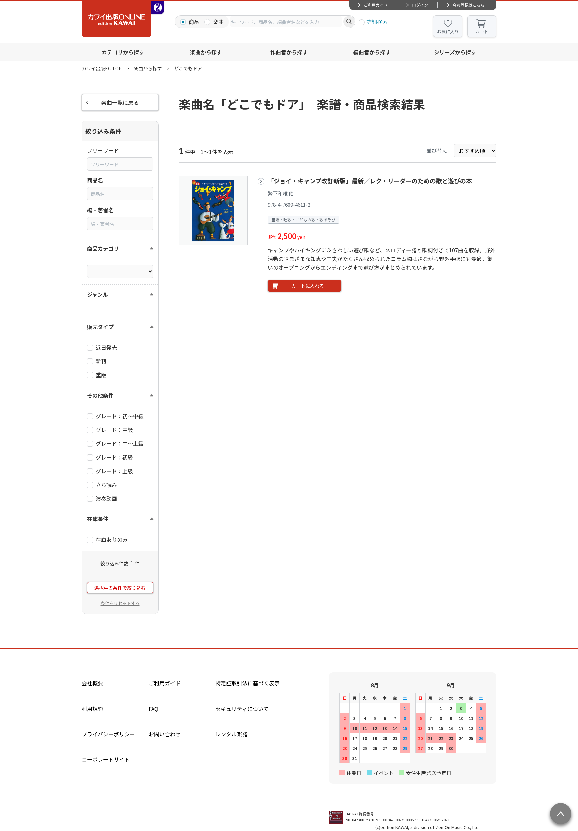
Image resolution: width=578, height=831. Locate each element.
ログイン (420, 5)
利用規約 (92, 708)
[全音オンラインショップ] (157, 7)
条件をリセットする (120, 603)
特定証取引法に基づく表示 (247, 683)
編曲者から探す (372, 52)
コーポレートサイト (106, 759)
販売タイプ (100, 327)
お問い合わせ (165, 734)
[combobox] (286, 21)
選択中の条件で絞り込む (120, 587)
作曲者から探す (289, 52)
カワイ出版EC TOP (102, 68)
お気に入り (448, 31)
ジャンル (97, 294)
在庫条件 (97, 519)
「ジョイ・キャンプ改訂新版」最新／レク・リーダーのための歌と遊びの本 (370, 180)
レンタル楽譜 (231, 734)
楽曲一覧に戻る (120, 102)
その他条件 (100, 395)
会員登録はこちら (469, 5)
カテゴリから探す (123, 52)
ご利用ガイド (376, 5)
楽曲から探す (206, 52)
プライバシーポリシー (108, 734)
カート (481, 31)
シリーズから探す (455, 52)
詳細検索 (377, 22)
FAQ (153, 708)
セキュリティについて (242, 708)
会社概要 (92, 683)
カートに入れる (307, 285)
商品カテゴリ (103, 248)
